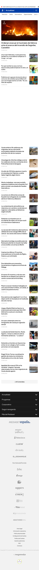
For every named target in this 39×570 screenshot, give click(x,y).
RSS (19, 543)
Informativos (18, 14)
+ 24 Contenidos (19, 382)
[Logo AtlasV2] (19, 507)
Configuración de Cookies (19, 536)
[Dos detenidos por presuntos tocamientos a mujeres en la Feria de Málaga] (33, 267)
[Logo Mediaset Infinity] (19, 431)
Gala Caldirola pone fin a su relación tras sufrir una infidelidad (19, 6)
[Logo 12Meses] (20, 501)
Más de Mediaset (8, 414)
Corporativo (6, 404)
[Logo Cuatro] (19, 444)
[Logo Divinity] (19, 450)
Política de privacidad (19, 533)
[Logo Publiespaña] (19, 513)
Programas (6, 399)
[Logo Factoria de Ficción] (19, 463)
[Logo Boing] (19, 469)
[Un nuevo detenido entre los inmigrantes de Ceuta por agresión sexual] (33, 324)
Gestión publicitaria (19, 541)
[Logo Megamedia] (20, 555)
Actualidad (10, 10)
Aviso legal (19, 528)
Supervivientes (28, 14)
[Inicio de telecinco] (2, 10)
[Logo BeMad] (19, 482)
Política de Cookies (19, 538)
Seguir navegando (9, 409)
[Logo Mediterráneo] (19, 520)
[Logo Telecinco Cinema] (19, 494)
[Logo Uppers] (19, 488)
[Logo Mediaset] (19, 423)
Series (11, 14)
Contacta (19, 545)
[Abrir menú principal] (36, 10)
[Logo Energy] (19, 475)
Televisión (4, 14)
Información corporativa (19, 531)
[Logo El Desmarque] (19, 456)
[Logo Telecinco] (19, 437)
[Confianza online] (19, 563)
